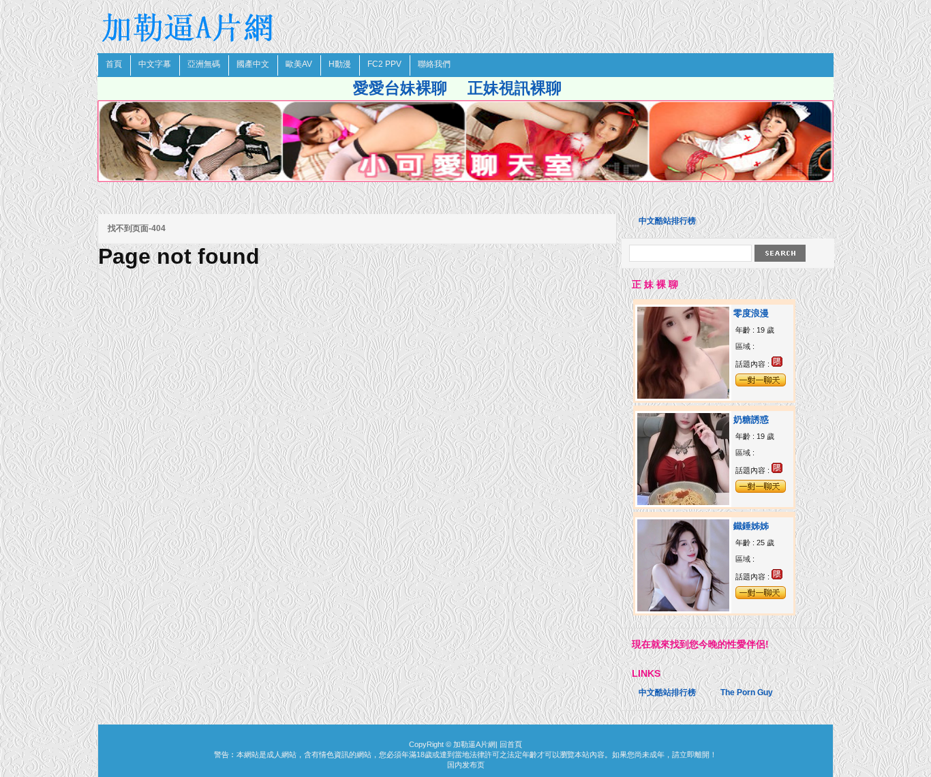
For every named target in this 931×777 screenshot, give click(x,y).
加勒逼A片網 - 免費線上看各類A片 (189, 27)
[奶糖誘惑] (683, 502)
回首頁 (511, 744)
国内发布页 (466, 765)
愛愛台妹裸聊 (400, 88)
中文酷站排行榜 (667, 221)
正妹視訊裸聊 (515, 88)
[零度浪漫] (683, 396)
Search (780, 253)
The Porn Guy (746, 692)
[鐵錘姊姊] (683, 608)
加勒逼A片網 (474, 744)
